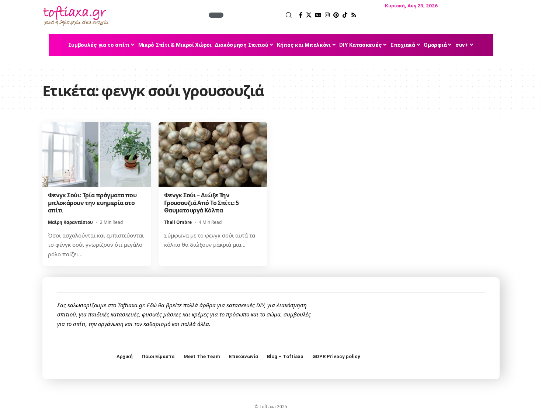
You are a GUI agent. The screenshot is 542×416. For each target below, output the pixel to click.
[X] (308, 15)
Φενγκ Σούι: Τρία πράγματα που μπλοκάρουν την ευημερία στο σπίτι (92, 203)
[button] (258, 15)
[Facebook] (300, 15)
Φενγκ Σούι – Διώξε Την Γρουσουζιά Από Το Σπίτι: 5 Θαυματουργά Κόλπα (201, 203)
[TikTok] (345, 15)
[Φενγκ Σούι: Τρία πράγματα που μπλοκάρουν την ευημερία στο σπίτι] (96, 154)
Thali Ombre (178, 222)
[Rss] (353, 15)
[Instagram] (327, 15)
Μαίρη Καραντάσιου (70, 222)
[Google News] (318, 15)
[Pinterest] (336, 15)
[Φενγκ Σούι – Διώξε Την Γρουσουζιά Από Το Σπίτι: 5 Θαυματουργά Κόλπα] (213, 154)
